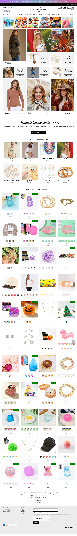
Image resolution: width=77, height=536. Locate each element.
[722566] (40, 456)
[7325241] (52, 402)
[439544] (59, 375)
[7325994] (35, 268)
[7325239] (46, 402)
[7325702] (4, 483)
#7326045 (10, 405)
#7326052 (67, 297)
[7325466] (65, 241)
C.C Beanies (14, 14)
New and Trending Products (38, 190)
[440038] (71, 375)
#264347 (29, 351)
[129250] (29, 456)
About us (22, 510)
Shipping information (6, 509)
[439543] (62, 375)
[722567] (46, 456)
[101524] (49, 322)
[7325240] (49, 402)
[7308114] (22, 295)
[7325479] (14, 322)
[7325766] (31, 429)
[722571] (55, 456)
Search (71, 14)
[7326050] (66, 295)
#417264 (66, 216)
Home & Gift (46, 14)
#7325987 (29, 324)
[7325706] (8, 268)
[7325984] (50, 295)
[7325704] (16, 483)
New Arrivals (5, 14)
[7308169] (28, 295)
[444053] (71, 214)
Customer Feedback (6, 511)
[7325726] (30, 483)
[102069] (46, 322)
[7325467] (68, 241)
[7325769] (37, 429)
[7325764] (25, 429)
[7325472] (8, 429)
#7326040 (10, 378)
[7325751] (68, 349)
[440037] (68, 375)
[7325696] (52, 375)
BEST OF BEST (57, 14)
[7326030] (43, 349)
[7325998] (44, 429)
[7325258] (49, 241)
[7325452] (16, 456)
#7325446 (29, 243)
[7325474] (14, 429)
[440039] (74, 375)
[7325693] (46, 375)
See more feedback (38, 502)
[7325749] (65, 349)
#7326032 (48, 270)
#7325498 (29, 378)
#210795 (10, 351)
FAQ (3, 513)
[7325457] (63, 429)
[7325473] (11, 429)
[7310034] (37, 295)
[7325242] (43, 402)
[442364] (46, 214)
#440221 (66, 405)
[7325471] (5, 429)
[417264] (62, 214)
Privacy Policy (23, 512)
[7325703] (13, 483)
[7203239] (10, 241)
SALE (61, 14)
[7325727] (24, 483)
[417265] (65, 214)
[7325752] (71, 349)
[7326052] (63, 295)
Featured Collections (38, 139)
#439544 (66, 378)
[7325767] (22, 429)
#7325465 (66, 243)
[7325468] (71, 241)
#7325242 (48, 405)
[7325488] (27, 214)
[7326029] (52, 349)
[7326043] (11, 402)
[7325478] (11, 322)
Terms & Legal (23, 513)
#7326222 (67, 270)
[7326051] (69, 295)
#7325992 (29, 270)
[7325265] (8, 214)
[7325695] (49, 375)
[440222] (68, 402)
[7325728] (33, 483)
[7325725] (27, 483)
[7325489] (30, 214)
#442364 (48, 216)
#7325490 (29, 216)
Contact (22, 509)
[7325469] (74, 241)
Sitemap (4, 512)
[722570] (52, 456)
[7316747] (34, 295)
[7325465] (59, 241)
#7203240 (10, 243)
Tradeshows (23, 511)
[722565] (43, 456)
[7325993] (32, 268)
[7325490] (24, 214)
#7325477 (10, 324)
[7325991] (29, 268)
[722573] (49, 456)
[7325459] (69, 429)
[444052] (68, 214)
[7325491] (33, 214)
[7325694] (43, 375)
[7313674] (25, 295)
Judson (14, 1)
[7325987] (27, 322)
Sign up (36, 522)
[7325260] (43, 241)
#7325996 (66, 324)
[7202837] (9, 295)
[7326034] (52, 268)
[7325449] (10, 456)
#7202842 (10, 297)
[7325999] (47, 429)
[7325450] (13, 456)
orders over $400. (8, 7)
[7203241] (13, 241)
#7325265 (10, 216)
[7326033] (49, 268)
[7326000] (50, 429)
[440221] (65, 402)
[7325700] (7, 483)
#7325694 (48, 378)
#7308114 (29, 297)
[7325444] (27, 241)
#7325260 (48, 243)
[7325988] (30, 322)
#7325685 (29, 405)
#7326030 (48, 351)
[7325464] (62, 241)
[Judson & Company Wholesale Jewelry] (38, 10)
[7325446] (24, 241)
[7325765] (28, 429)
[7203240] (7, 241)
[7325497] (32, 375)
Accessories (33, 14)
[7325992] (23, 268)
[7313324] (31, 295)
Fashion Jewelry (28, 14)
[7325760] (65, 456)
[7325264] (11, 214)
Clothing (38, 14)
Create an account (73, 4)
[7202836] (6, 295)
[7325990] (26, 268)
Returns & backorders (6, 510)
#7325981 (48, 297)
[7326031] (46, 268)
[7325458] (66, 429)
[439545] (65, 375)
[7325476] (8, 322)
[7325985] (53, 295)
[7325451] (4, 456)
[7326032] (43, 268)
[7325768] (34, 429)
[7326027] (46, 349)
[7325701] (10, 483)
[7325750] (62, 349)
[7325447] (33, 241)
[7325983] (47, 295)
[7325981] (41, 295)
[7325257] (46, 241)
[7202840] (18, 295)
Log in (68, 4)
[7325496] (29, 375)
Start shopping (38, 132)
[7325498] (26, 375)
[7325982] (44, 295)
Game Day (42, 14)
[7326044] (14, 402)
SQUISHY (10, 14)
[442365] (49, 214)
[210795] (10, 349)
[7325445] (30, 241)
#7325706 (10, 270)
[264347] (29, 349)
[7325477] (5, 322)
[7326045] (5, 402)
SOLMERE (19, 14)
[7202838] (12, 295)
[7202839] (15, 295)
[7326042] (8, 402)
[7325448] (7, 456)
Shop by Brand (52, 14)
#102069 (47, 324)
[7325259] (52, 241)
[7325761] (68, 456)
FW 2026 (22, 14)
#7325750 (67, 351)
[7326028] (49, 349)
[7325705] (11, 268)
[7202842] (3, 295)
